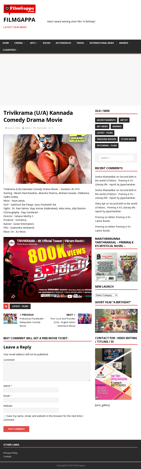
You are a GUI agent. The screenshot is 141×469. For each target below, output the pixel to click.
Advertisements (106, 120)
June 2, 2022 (14, 127)
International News (102, 42)
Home (6, 42)
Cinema (18, 42)
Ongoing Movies (106, 139)
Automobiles (63, 42)
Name (7, 385)
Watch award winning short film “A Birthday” (61, 21)
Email (6, 395)
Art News (102, 126)
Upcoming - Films (107, 145)
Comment (9, 359)
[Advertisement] (70, 80)
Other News (128, 139)
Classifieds (9, 49)
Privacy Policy (10, 452)
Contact (7, 456)
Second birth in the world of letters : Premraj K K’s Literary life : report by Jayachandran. (115, 180)
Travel (80, 42)
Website (7, 405)
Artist (124, 120)
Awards (123, 42)
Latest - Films (20, 306)
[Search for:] (116, 158)
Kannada (41, 127)
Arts (32, 42)
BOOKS (46, 42)
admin (28, 127)
